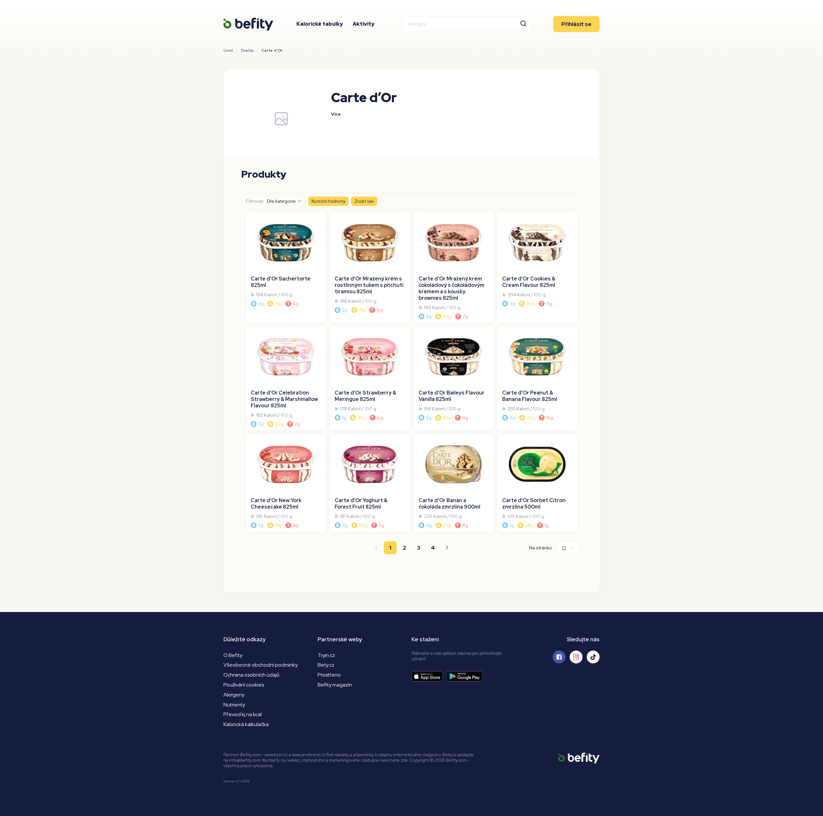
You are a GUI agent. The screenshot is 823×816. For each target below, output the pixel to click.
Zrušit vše (364, 201)
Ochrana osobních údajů (251, 674)
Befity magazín (335, 684)
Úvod (228, 50)
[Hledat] (523, 24)
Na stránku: (541, 548)
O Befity (232, 655)
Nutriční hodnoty (328, 201)
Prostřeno (329, 674)
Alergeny (233, 694)
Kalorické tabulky (319, 24)
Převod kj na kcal (242, 714)
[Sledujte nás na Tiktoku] (593, 657)
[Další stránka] (446, 547)
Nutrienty (234, 704)
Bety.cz (326, 664)
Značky (247, 50)
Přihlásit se (576, 24)
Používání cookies (243, 684)
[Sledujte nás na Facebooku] (559, 657)
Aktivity (364, 24)
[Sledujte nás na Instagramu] (576, 657)
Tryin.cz (326, 655)
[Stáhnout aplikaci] (429, 676)
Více (336, 114)
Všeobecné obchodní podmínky (260, 664)
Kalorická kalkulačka (246, 724)
